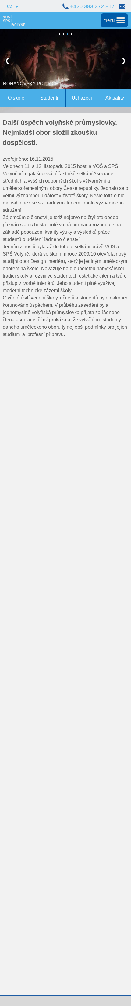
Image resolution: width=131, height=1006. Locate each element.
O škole (16, 97)
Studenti (49, 97)
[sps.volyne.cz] (12, 20)
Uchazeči (82, 97)
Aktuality (114, 97)
